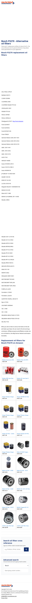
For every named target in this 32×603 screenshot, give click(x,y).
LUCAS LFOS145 (6, 183)
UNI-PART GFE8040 (7, 305)
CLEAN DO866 (6, 98)
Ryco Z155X (5, 302)
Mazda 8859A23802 (7, 246)
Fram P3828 (5, 134)
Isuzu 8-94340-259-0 (8, 164)
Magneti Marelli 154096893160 (11, 187)
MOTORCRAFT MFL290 (8, 282)
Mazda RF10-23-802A (8, 259)
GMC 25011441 (6, 147)
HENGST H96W (6, 160)
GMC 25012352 (6, 151)
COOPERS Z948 (6, 101)
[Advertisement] (16, 22)
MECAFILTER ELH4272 (8, 266)
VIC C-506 (4, 312)
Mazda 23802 (6, 200)
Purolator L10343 (7, 292)
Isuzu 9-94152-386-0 (8, 167)
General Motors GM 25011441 (10, 137)
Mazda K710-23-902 (7, 250)
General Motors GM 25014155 (10, 144)
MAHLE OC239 (6, 190)
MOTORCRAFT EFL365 (8, 279)
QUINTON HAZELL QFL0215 (10, 299)
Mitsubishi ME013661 (8, 276)
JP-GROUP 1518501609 (8, 173)
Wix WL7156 (5, 322)
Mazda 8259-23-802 (7, 243)
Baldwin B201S (6, 95)
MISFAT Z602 (5, 272)
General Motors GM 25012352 (10, 141)
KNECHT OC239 (6, 180)
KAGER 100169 (6, 177)
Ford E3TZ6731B (6, 131)
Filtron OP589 (6, 114)
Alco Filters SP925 (7, 92)
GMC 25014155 (6, 154)
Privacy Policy (4, 598)
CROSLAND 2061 (6, 108)
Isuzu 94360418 (6, 170)
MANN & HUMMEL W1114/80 (10, 196)
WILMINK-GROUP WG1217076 (10, 315)
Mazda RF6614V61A (7, 263)
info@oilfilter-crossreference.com (9, 596)
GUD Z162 (5, 157)
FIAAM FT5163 (6, 111)
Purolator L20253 (7, 295)
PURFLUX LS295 (6, 289)
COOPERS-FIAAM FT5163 (9, 105)
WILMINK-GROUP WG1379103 (10, 318)
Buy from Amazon (18, 121)
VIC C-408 (4, 308)
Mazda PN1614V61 (7, 253)
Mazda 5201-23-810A (8, 236)
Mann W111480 (6, 193)
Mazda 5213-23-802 (7, 240)
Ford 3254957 (6, 124)
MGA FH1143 (5, 269)
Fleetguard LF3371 (7, 121)
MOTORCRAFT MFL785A (9, 286)
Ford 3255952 (6, 128)
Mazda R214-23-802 (7, 256)
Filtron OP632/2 (6, 118)
